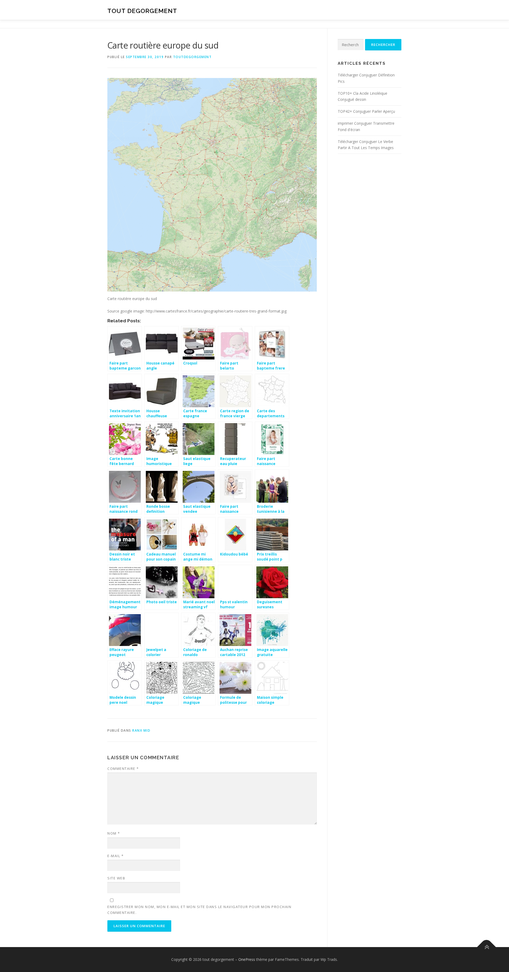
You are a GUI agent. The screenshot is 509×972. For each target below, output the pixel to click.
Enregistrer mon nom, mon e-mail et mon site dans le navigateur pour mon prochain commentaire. (199, 909)
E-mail (115, 855)
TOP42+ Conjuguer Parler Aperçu (366, 111)
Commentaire (123, 768)
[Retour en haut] (486, 947)
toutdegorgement (192, 57)
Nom (113, 833)
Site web (116, 878)
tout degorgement (142, 10)
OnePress (246, 959)
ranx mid (141, 730)
